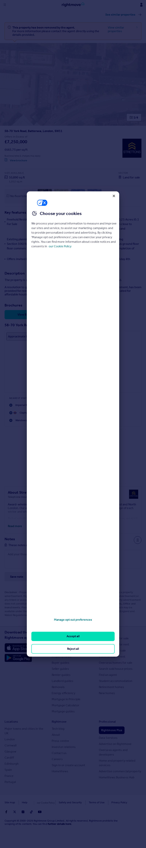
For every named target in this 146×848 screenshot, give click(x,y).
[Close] (114, 196)
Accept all (73, 636)
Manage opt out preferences (73, 619)
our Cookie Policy (60, 246)
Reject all (73, 649)
